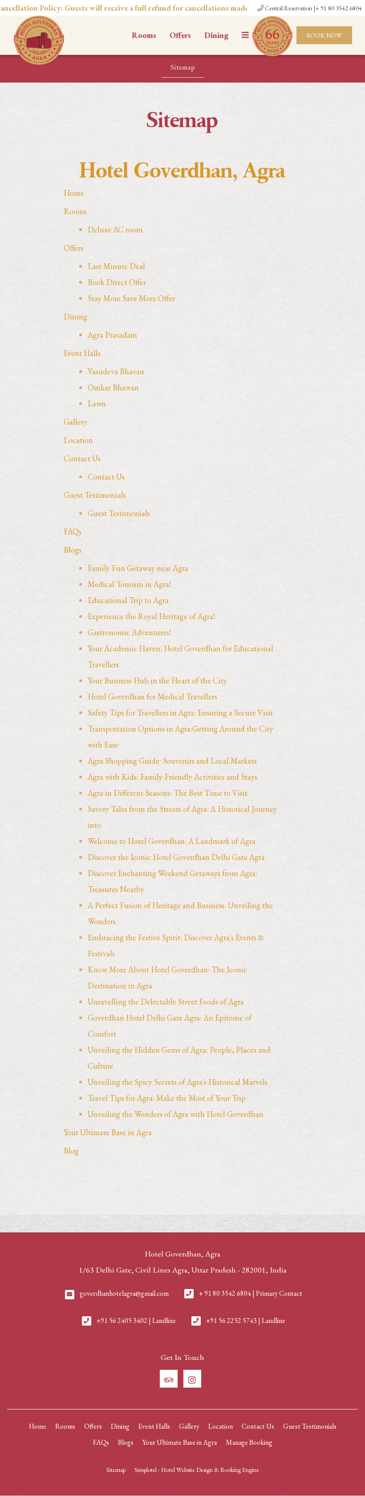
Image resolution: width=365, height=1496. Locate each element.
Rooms (144, 35)
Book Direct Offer (117, 282)
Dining (216, 35)
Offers (180, 35)
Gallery (75, 422)
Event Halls (82, 353)
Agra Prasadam (112, 335)
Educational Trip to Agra (128, 600)
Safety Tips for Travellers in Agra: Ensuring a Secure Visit (180, 712)
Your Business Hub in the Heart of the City (157, 680)
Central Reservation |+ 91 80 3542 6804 (313, 8)
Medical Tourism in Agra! (129, 584)
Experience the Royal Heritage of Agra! (151, 616)
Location (78, 440)
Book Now (324, 35)
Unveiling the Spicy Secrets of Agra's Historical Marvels (178, 1082)
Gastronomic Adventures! (129, 632)
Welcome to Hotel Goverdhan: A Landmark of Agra (172, 841)
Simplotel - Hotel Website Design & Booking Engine (196, 1470)
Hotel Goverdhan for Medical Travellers (152, 696)
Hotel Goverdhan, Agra (182, 171)
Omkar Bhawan (113, 387)
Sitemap (182, 67)
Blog (71, 1150)
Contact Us (82, 458)
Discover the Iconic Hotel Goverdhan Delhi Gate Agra (176, 857)
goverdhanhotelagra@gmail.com (124, 1293)
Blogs (72, 550)
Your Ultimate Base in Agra (108, 1132)
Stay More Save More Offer (131, 298)
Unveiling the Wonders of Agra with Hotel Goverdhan (176, 1114)
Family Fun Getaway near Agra (138, 568)
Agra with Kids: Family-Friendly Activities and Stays (172, 777)
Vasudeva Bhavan (116, 371)
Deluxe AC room (115, 229)
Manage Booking (249, 1442)
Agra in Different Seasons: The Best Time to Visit (167, 793)
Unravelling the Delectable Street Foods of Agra (166, 1001)
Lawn (97, 403)
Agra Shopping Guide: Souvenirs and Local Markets (172, 761)
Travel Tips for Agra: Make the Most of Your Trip (167, 1098)
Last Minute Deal (116, 266)
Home (74, 193)
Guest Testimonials (95, 495)
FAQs (72, 531)
